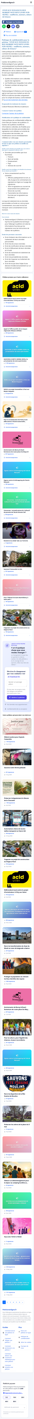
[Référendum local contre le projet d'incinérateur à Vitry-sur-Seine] (17, 294)
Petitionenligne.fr (7, 2)
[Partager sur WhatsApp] (4, 26)
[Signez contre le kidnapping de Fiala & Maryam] (17, 476)
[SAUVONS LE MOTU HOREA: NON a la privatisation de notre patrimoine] (17, 355)
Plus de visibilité (11, 35)
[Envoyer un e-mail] (13, 26)
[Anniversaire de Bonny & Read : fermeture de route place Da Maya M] (17, 446)
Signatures (21, 32)
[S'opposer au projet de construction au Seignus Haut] (17, 623)
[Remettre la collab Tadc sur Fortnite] (17, 535)
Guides (5, 1327)
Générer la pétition (18, 697)
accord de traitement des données (15, 100)
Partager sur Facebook (14, 22)
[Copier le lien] (18, 26)
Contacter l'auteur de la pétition (13, 113)
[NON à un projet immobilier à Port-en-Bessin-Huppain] (17, 385)
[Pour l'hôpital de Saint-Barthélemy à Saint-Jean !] (17, 593)
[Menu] (31, 2)
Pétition (8, 32)
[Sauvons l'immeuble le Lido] (17, 564)
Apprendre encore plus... (14, 1393)
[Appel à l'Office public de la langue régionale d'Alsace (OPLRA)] (17, 324)
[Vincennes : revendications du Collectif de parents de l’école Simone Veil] (17, 506)
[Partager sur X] (8, 26)
